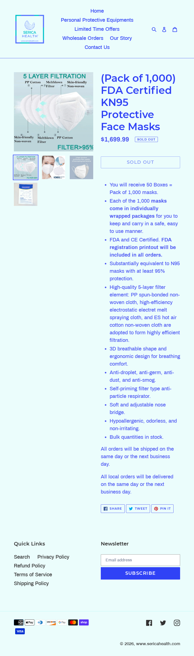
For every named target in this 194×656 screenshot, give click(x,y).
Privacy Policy (53, 557)
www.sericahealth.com (158, 643)
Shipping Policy (31, 583)
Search (22, 557)
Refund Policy (29, 565)
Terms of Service (33, 574)
